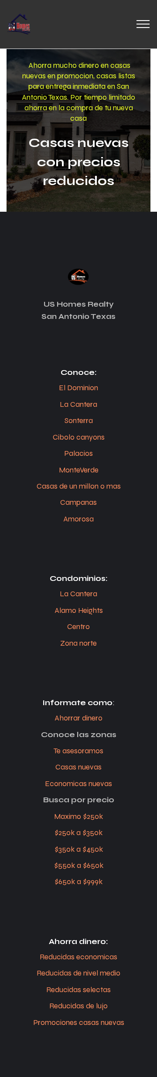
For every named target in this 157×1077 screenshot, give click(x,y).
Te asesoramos (78, 750)
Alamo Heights (79, 610)
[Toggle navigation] (143, 24)
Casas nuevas (78, 767)
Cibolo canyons (79, 437)
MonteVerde (79, 470)
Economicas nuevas (78, 783)
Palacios (78, 453)
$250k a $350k (78, 832)
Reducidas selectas (78, 989)
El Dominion (78, 387)
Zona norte (78, 643)
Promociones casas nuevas (78, 1022)
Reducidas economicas (78, 957)
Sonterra (79, 420)
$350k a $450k (79, 849)
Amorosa (78, 519)
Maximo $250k (78, 816)
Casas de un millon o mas (79, 486)
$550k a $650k (78, 865)
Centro (78, 626)
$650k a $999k (78, 881)
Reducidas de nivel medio (78, 973)
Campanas (78, 502)
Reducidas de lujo (78, 1006)
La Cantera (78, 404)
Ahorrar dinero (78, 718)
